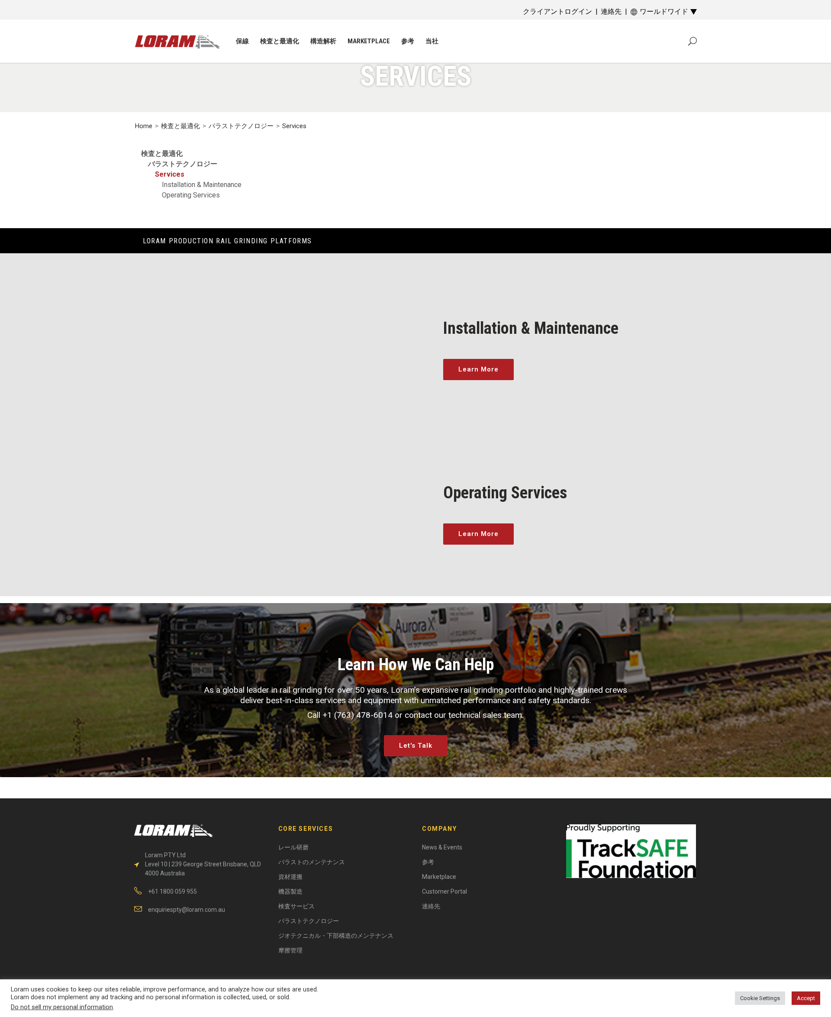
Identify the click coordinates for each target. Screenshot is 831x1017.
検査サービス (296, 906)
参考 (428, 862)
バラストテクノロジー (241, 126)
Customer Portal (444, 891)
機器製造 (290, 891)
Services (169, 174)
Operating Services (191, 195)
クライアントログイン (557, 11)
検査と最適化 (180, 126)
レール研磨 (293, 847)
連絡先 (611, 11)
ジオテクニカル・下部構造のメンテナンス (335, 935)
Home (143, 126)
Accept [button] (806, 998)
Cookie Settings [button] (760, 998)
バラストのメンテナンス (311, 862)
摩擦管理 (290, 950)
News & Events (442, 847)
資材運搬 (290, 876)
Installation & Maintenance (202, 185)
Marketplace (439, 876)
